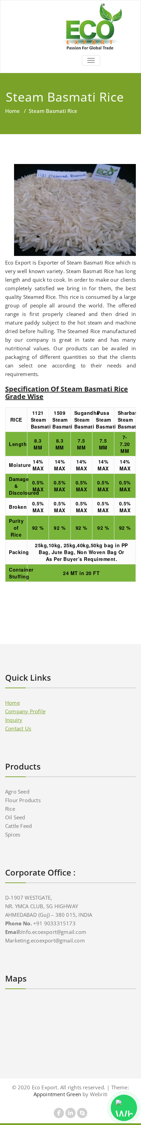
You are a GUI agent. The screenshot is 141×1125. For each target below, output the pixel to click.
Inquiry (13, 719)
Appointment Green (57, 1094)
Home (12, 110)
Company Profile (25, 711)
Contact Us (18, 728)
